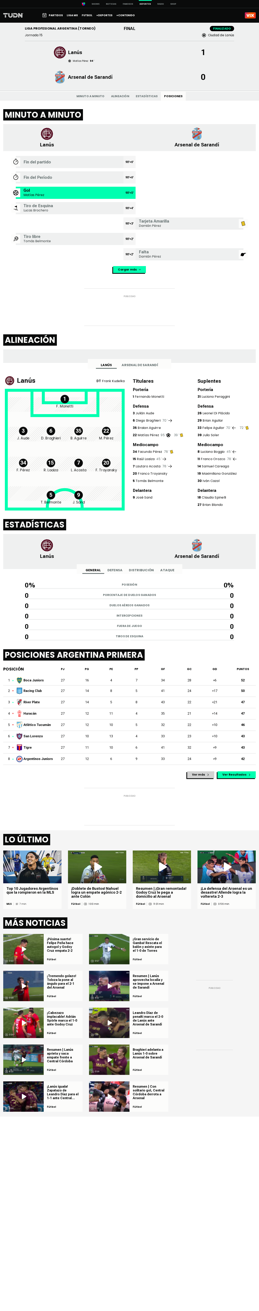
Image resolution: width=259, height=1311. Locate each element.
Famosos (128, 4)
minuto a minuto (90, 96)
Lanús (106, 365)
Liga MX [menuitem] (72, 15)
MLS (9, 904)
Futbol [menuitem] (87, 15)
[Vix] (250, 15)
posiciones (173, 96)
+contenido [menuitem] (125, 15)
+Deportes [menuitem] (104, 15)
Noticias (111, 4)
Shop (173, 4)
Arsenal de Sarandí (140, 365)
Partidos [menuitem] (56, 15)
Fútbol (75, 904)
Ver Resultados (234, 775)
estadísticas (147, 96)
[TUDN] (13, 15)
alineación (120, 96)
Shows (96, 4)
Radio (160, 4)
